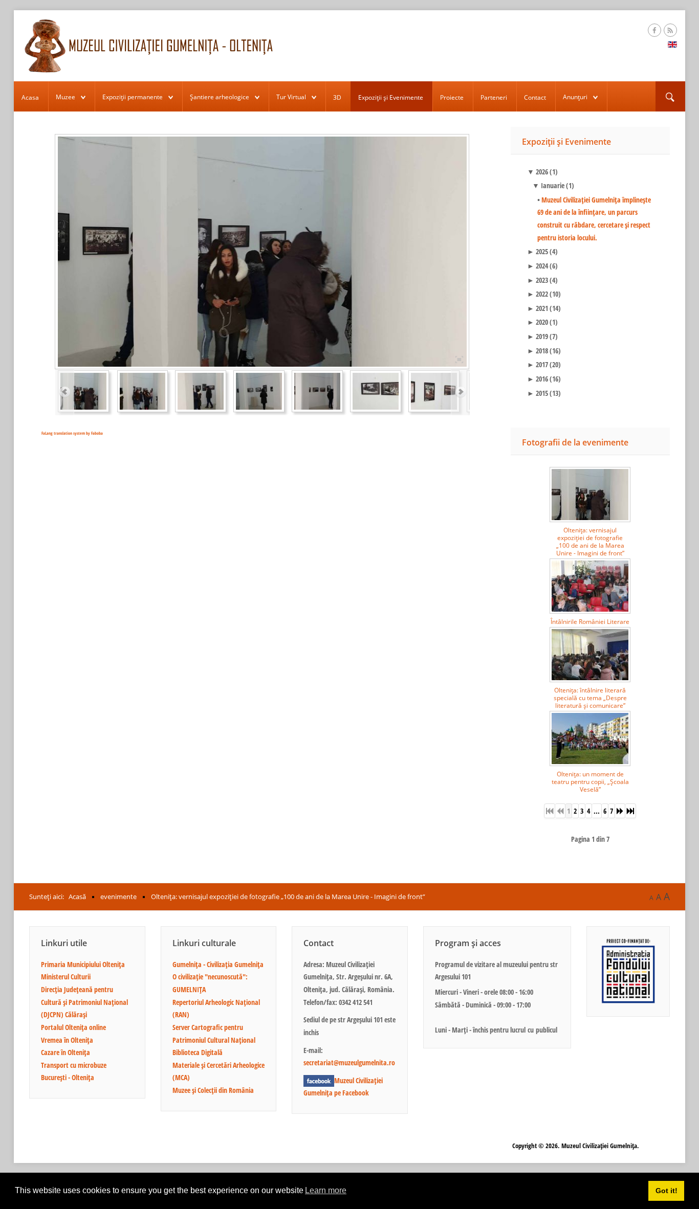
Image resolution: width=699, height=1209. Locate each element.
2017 (537, 364)
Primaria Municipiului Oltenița (83, 964)
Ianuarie (548, 185)
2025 (537, 251)
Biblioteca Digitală (197, 1052)
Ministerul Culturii (66, 976)
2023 (537, 280)
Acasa (30, 97)
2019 (537, 336)
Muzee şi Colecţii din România (213, 1090)
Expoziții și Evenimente (390, 97)
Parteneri (493, 97)
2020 (537, 322)
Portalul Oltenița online (73, 1027)
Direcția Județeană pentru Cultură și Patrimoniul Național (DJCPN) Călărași (84, 1001)
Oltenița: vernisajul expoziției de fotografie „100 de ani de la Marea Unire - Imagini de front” (590, 541)
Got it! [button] (667, 1190)
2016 (537, 379)
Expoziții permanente (132, 97)
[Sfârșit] (630, 810)
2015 (537, 393)
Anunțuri (575, 97)
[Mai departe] (620, 810)
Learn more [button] (325, 1190)
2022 (537, 294)
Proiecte (452, 97)
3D (337, 97)
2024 (537, 266)
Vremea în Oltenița (67, 1040)
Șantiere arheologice (219, 97)
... (597, 811)
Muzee (65, 97)
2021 (537, 308)
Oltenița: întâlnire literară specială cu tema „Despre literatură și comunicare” (590, 697)
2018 (537, 350)
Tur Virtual (291, 97)
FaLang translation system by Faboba (72, 433)
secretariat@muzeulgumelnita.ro (349, 1062)
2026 (537, 171)
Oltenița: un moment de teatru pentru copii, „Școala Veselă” (590, 781)
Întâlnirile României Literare (590, 621)
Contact (535, 97)
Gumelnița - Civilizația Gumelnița (218, 964)
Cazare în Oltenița (65, 1052)
